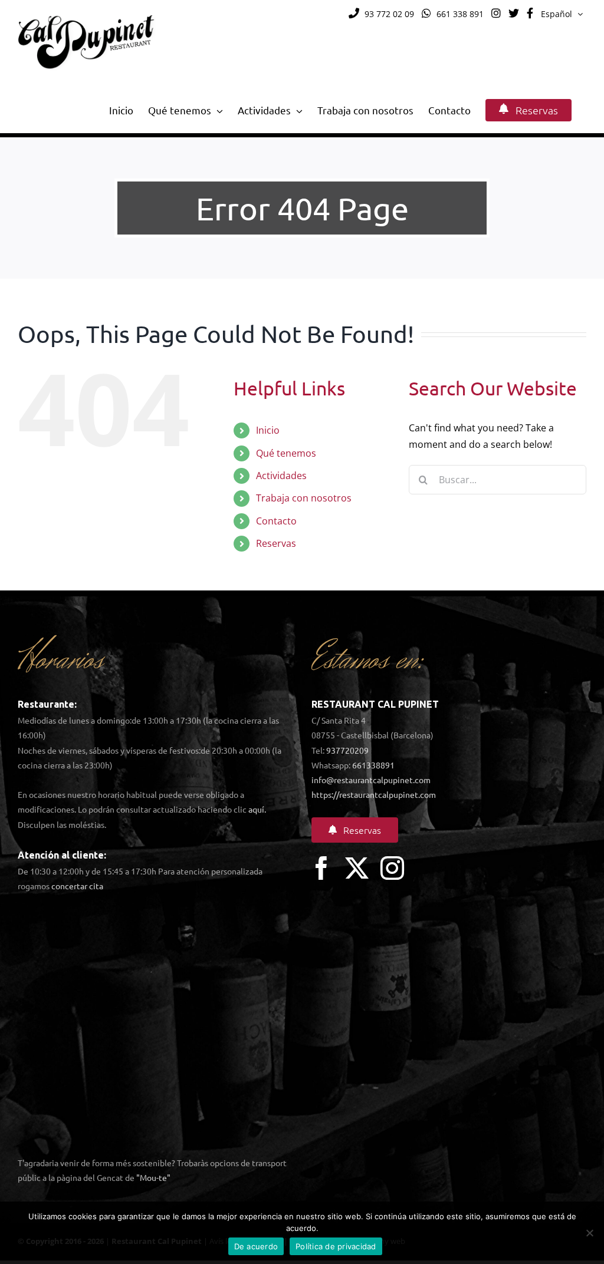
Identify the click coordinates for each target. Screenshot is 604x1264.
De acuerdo (256, 1246)
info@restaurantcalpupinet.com (371, 779)
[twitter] (357, 868)
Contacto (276, 520)
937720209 (347, 750)
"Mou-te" (153, 1177)
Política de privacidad (336, 1246)
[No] (589, 1233)
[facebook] (321, 868)
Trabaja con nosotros (304, 497)
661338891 (373, 765)
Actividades (281, 475)
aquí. (257, 809)
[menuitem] (561, 14)
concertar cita (77, 885)
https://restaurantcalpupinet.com (373, 794)
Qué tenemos (286, 453)
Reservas (276, 543)
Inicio (268, 430)
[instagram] (392, 868)
